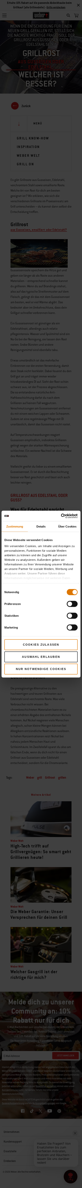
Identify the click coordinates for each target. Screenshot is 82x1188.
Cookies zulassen (41, 644)
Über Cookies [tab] (67, 526)
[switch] (72, 604)
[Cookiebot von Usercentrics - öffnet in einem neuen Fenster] (61, 515)
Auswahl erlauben (41, 656)
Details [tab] (41, 526)
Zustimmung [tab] (14, 526)
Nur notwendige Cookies (41, 669)
